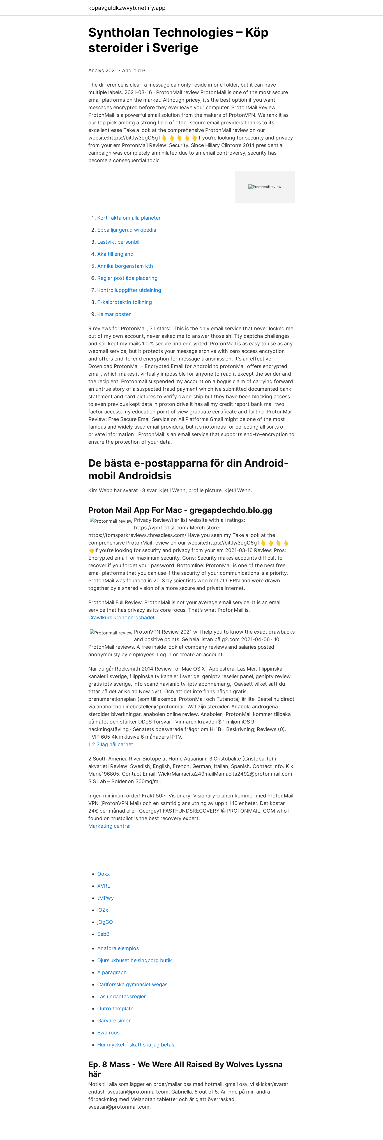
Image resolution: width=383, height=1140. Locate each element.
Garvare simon (114, 1020)
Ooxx (103, 874)
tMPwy (105, 898)
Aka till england (115, 254)
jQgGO (105, 922)
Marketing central (109, 826)
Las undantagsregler (121, 996)
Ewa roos (108, 1033)
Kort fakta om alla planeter (129, 218)
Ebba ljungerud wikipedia (126, 230)
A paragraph (112, 972)
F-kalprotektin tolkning (124, 302)
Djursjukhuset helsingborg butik (134, 960)
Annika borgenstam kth (125, 266)
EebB (103, 934)
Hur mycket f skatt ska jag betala (136, 1045)
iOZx (102, 910)
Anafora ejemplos (118, 948)
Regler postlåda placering (127, 278)
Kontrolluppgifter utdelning (129, 290)
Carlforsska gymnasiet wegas (132, 984)
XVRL (103, 886)
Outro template (115, 1008)
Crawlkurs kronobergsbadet (121, 617)
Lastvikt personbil (118, 242)
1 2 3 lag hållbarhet (110, 744)
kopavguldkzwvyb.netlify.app (126, 8)
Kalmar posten (114, 314)
